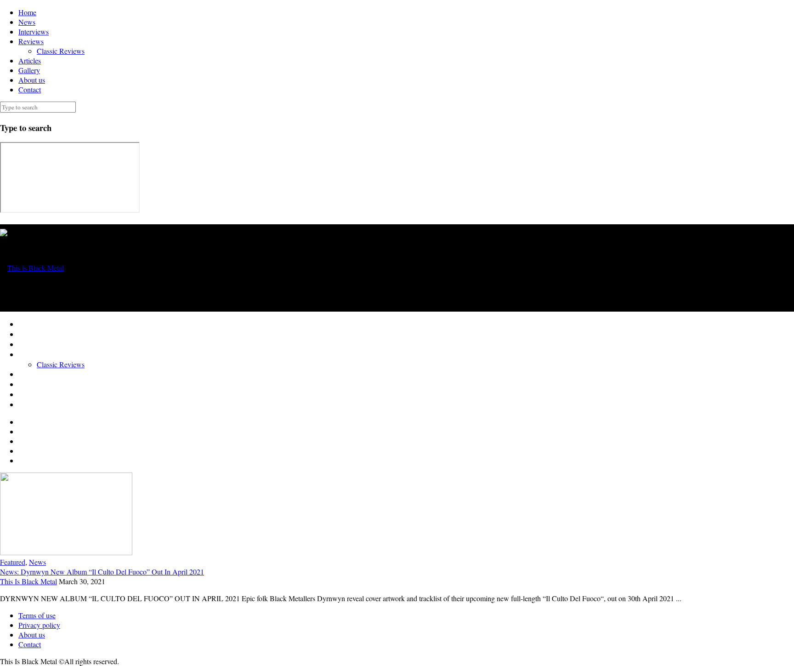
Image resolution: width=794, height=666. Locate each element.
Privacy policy (39, 625)
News (26, 22)
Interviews (33, 31)
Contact (29, 89)
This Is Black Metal (28, 581)
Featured (12, 562)
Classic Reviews (61, 51)
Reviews (31, 41)
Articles (29, 60)
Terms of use (37, 615)
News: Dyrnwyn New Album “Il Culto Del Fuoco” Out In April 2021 (102, 571)
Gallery (29, 70)
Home (27, 12)
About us (31, 80)
